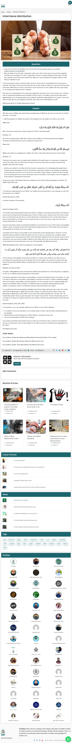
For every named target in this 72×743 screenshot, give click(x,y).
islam (41, 540)
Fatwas (32, 350)
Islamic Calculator (22, 356)
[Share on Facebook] (53, 350)
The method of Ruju (56, 405)
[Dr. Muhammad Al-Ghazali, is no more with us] (4, 513)
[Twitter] (37, 740)
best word (11, 540)
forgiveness (34, 540)
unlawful (38, 544)
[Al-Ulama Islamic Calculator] (4, 500)
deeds (25, 540)
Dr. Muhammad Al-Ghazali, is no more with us (25, 513)
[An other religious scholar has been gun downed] (4, 527)
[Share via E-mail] (68, 350)
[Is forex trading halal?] (4, 460)
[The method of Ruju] (59, 395)
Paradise (51, 544)
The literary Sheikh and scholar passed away (25, 520)
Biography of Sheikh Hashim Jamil (23, 480)
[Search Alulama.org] (70, 3)
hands (58, 544)
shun (5, 547)
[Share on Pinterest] (62, 350)
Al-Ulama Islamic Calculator (21, 500)
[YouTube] (42, 740)
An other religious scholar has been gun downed (26, 527)
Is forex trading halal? (19, 460)
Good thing (62, 540)
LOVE (5, 544)
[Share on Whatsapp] (65, 350)
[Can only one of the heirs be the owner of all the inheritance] (36, 395)
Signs (18, 544)
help (24, 544)
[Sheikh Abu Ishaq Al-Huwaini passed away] (4, 507)
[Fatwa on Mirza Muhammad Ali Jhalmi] (13, 427)
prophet (12, 544)
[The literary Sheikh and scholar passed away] (4, 520)
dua (4, 540)
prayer (19, 540)
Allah (44, 544)
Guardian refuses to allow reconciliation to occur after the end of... (58, 438)
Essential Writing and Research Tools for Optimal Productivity (30, 487)
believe (65, 544)
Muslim (54, 540)
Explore (17, 364)
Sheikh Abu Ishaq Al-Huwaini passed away (25, 507)
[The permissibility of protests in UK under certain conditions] (13, 395)
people (31, 544)
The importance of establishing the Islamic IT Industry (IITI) (29, 467)
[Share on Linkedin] (59, 350)
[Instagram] (39, 740)
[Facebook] (34, 740)
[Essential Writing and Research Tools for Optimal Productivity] (4, 487)
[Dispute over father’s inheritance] (36, 427)
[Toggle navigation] (69, 4)
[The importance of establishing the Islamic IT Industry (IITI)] (4, 467)
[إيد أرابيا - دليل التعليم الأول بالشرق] (3, 732)
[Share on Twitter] (56, 350)
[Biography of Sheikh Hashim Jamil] (4, 480)
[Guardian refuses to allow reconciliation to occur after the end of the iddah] (59, 427)
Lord (47, 540)
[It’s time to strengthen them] (4, 474)
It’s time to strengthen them (21, 474)
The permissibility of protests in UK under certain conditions (11, 407)
